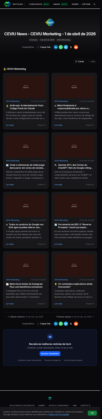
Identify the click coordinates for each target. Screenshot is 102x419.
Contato (85, 405)
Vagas (60, 4)
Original (40, 125)
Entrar (86, 4)
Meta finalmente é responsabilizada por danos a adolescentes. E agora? (72, 108)
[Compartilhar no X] (71, 47)
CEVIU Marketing (12, 101)
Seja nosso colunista (22, 405)
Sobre (75, 4)
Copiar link (45, 47)
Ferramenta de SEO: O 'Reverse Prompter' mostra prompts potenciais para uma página (74, 227)
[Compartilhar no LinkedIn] (56, 47)
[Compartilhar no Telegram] (66, 47)
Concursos (39, 4)
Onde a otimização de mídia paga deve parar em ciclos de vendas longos (27, 168)
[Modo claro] (94, 4)
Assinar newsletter (50, 353)
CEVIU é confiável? (59, 405)
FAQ (75, 405)
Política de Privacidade (58, 414)
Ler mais (10, 125)
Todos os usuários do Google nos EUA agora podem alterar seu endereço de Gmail (26, 227)
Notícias (18, 4)
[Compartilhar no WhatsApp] (61, 47)
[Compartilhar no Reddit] (76, 47)
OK (92, 413)
